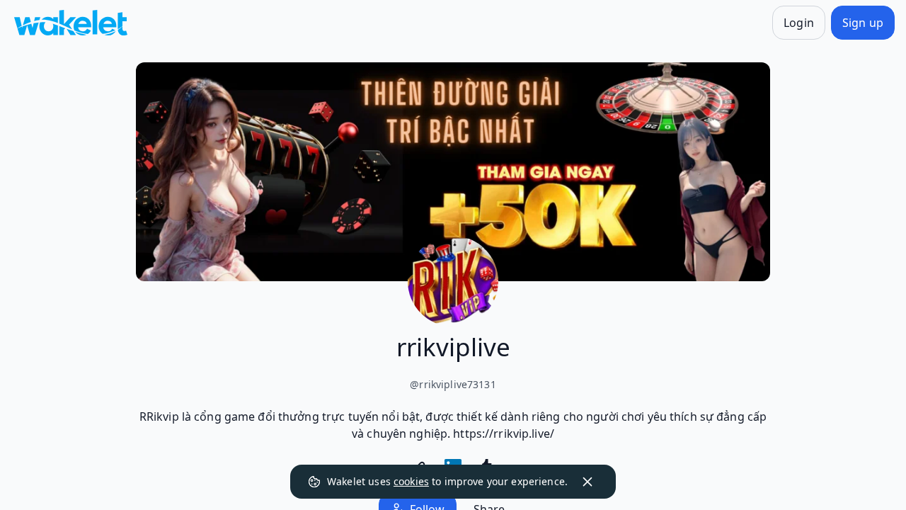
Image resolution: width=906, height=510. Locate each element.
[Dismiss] (587, 481)
